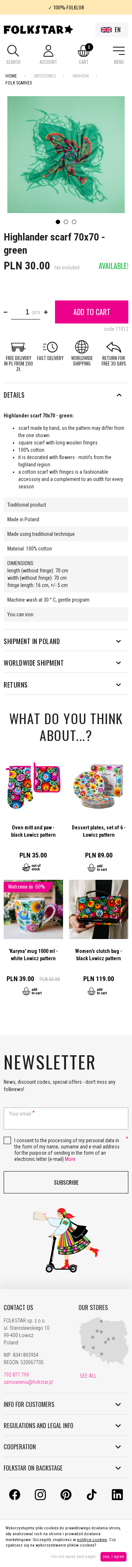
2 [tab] (66, 222)
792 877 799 (16, 1375)
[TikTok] (91, 1498)
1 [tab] (58, 222)
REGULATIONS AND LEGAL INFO (38, 1425)
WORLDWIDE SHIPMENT (34, 662)
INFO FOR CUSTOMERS (29, 1404)
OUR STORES (93, 1307)
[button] (13, 55)
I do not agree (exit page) (73, 1556)
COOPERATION (20, 1446)
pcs (36, 312)
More (70, 1159)
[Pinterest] (66, 1498)
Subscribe (66, 1182)
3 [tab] (74, 222)
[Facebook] (14, 1498)
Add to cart (91, 311)
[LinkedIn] (117, 1498)
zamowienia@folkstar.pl (28, 1382)
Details (14, 395)
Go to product (33, 818)
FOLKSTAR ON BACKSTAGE (33, 1468)
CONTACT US (18, 1307)
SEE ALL (87, 1376)
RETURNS (16, 684)
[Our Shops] (104, 1363)
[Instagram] (40, 1498)
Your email (20, 1114)
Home (11, 76)
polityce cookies (92, 1539)
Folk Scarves (19, 83)
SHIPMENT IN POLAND (32, 641)
